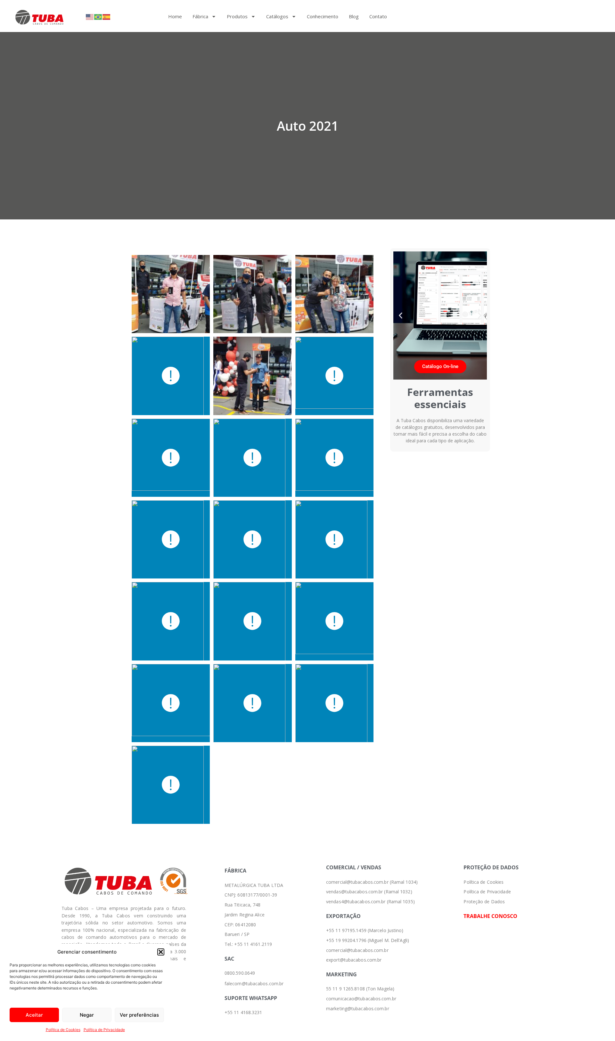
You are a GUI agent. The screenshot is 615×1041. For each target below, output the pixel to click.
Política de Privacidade (104, 1029)
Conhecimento (322, 16)
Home (175, 16)
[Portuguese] (98, 16)
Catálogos (277, 16)
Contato (378, 16)
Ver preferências (139, 1015)
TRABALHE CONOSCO (490, 916)
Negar (87, 1015)
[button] (161, 952)
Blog (354, 16)
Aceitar (34, 1015)
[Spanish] (106, 16)
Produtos (237, 16)
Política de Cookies (63, 1029)
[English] (90, 16)
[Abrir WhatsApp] (599, 1025)
